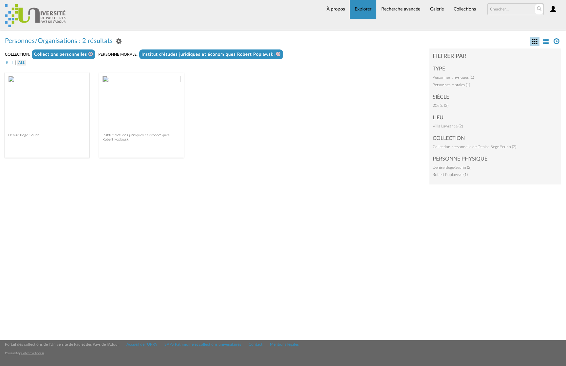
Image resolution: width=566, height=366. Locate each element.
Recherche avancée (400, 9)
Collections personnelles (61, 54)
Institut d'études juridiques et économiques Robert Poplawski (209, 54)
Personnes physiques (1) (453, 77)
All (21, 63)
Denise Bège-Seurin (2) (452, 167)
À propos (336, 9)
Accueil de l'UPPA (141, 344)
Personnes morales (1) (451, 85)
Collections (465, 9)
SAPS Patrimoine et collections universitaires (202, 344)
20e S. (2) (440, 105)
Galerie (437, 9)
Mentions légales (284, 344)
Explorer (363, 9)
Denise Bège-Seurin (23, 135)
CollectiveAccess (32, 353)
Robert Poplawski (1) (450, 175)
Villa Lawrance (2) (448, 126)
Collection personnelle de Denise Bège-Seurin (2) (474, 147)
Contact (255, 344)
